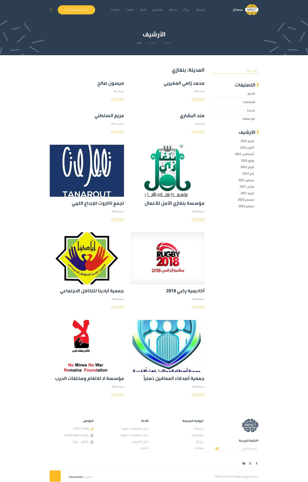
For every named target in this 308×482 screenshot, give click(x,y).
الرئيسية (200, 9)
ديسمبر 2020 (246, 199)
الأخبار (251, 93)
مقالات (130, 9)
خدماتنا (173, 9)
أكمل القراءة (198, 98)
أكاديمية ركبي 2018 (185, 289)
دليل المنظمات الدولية (134, 435)
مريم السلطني (109, 114)
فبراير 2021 (247, 193)
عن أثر (199, 441)
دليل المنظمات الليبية (135, 428)
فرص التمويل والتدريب (76, 9)
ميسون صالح (110, 81)
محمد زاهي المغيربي (184, 81)
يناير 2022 (248, 173)
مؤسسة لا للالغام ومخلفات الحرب (89, 377)
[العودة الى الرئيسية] (245, 9)
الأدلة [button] (143, 9)
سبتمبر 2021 (246, 180)
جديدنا (251, 110)
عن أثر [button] (186, 9)
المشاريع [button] (158, 9)
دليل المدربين (140, 441)
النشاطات (249, 102)
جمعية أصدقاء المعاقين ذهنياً (174, 377)
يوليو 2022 (247, 160)
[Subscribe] (219, 449)
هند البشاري (192, 114)
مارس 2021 (247, 186)
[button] (51, 9)
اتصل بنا (115, 9)
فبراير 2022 (247, 167)
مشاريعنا (197, 435)
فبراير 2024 (247, 141)
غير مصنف (248, 118)
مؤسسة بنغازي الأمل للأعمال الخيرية (175, 201)
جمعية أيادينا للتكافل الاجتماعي (92, 289)
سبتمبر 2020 (246, 206)
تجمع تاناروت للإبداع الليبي (98, 201)
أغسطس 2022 (244, 154)
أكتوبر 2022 (247, 147)
